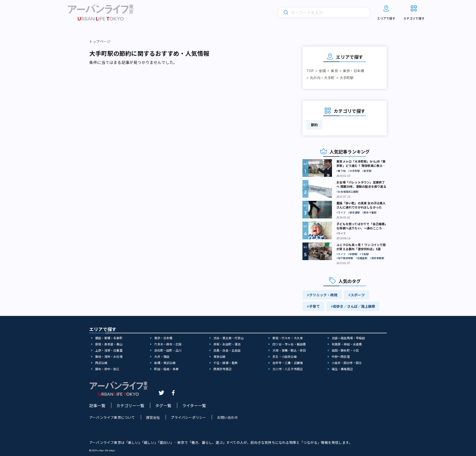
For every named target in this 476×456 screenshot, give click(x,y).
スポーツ (358, 294)
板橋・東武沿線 (164, 363)
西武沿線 (101, 363)
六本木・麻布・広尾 (167, 344)
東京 (334, 70)
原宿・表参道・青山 (108, 344)
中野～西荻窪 (341, 356)
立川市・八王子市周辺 (287, 369)
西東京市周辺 (222, 369)
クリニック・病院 (323, 294)
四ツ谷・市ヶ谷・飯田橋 (289, 344)
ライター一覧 (194, 405)
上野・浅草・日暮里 (108, 350)
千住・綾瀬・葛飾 (225, 363)
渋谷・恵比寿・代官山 (228, 338)
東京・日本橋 (353, 70)
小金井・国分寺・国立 (347, 363)
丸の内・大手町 (322, 77)
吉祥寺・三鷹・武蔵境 (287, 363)
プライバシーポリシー (188, 417)
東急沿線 (219, 356)
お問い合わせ (227, 417)
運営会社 (153, 417)
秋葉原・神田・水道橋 (347, 344)
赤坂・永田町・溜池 (227, 344)
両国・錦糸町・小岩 (345, 350)
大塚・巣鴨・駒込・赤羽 (289, 350)
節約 (314, 124)
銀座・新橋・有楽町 (108, 338)
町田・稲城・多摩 (166, 369)
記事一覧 (97, 405)
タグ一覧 (163, 405)
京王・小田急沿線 (284, 356)
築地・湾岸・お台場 (108, 356)
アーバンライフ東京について (112, 417)
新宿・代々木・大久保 (287, 338)
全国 (322, 70)
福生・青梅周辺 (342, 369)
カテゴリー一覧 (130, 405)
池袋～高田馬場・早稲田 (348, 338)
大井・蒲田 (161, 356)
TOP (310, 70)
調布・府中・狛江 (107, 369)
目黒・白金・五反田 (227, 350)
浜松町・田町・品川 (167, 350)
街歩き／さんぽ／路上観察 (354, 306)
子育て (314, 306)
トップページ (99, 41)
